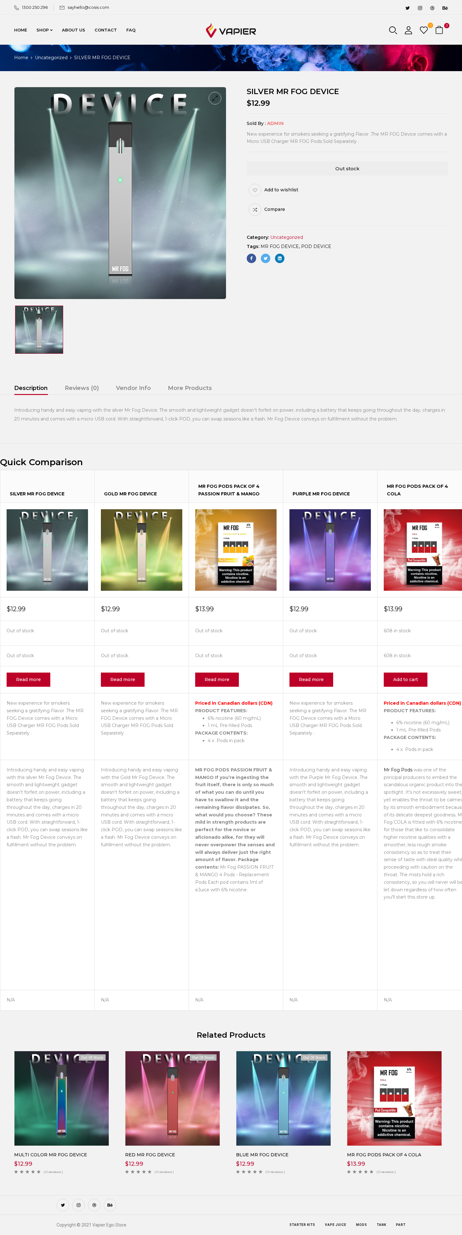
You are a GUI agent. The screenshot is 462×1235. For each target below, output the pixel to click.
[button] (440, 30)
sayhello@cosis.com (88, 7)
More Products (190, 388)
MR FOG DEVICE (280, 246)
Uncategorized (51, 57)
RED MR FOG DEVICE (150, 1155)
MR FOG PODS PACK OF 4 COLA (384, 1155)
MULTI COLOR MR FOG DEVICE (50, 1155)
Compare (274, 209)
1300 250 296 (35, 7)
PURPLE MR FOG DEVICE (321, 494)
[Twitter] (265, 258)
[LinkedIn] (279, 258)
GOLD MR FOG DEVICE (130, 494)
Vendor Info (133, 388)
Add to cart (405, 679)
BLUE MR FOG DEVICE (262, 1155)
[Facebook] (251, 258)
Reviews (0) (82, 388)
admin (275, 123)
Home (21, 57)
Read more (28, 679)
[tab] (31, 389)
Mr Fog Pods (398, 770)
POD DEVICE (316, 246)
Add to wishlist (281, 190)
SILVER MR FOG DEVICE (37, 494)
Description (31, 388)
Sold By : (256, 123)
